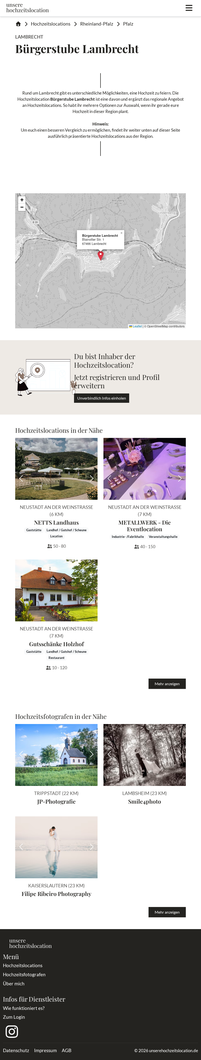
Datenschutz (16, 1050)
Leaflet (137, 326)
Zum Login (14, 1017)
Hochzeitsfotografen (24, 974)
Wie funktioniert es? (24, 1008)
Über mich (14, 983)
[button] (101, 256)
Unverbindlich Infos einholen (101, 398)
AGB (66, 1050)
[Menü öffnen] (189, 8)
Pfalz (128, 24)
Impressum (45, 1050)
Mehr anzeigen (167, 683)
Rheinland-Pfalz (96, 24)
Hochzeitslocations (50, 24)
